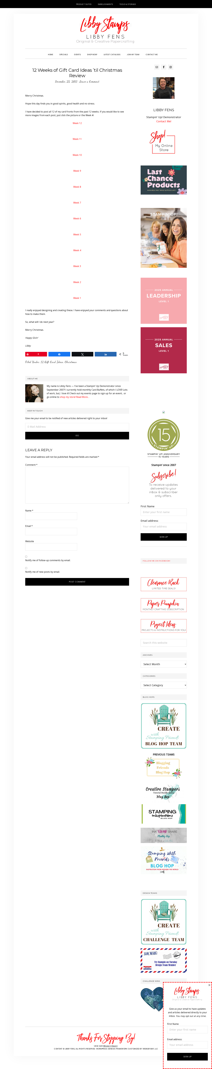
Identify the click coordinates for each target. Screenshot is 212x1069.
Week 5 (77, 234)
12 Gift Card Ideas (52, 362)
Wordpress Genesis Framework (111, 1049)
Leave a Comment (89, 81)
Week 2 (77, 282)
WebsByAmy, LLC (150, 1049)
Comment (31, 464)
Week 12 (77, 123)
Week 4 (77, 250)
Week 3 (77, 266)
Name (29, 510)
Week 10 (77, 155)
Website (29, 541)
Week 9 (77, 170)
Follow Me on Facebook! (156, 561)
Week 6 (77, 218)
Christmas (71, 362)
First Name (147, 506)
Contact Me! (163, 121)
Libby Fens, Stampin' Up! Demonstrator (106, 31)
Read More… (82, 397)
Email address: (149, 520)
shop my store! (68, 397)
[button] (164, 52)
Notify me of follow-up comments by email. (47, 560)
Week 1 (77, 298)
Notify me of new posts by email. (42, 571)
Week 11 (77, 139)
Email (29, 526)
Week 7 (77, 202)
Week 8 (77, 186)
